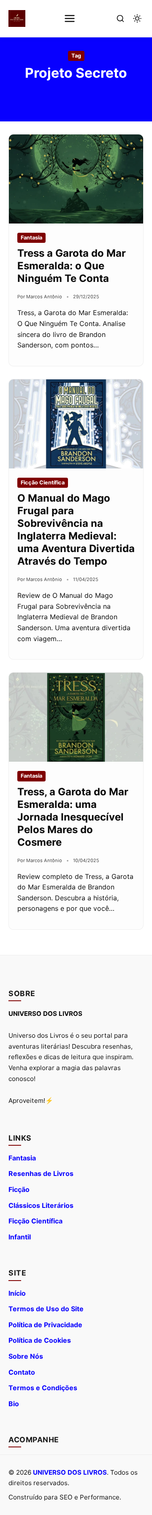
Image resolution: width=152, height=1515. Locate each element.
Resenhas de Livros (40, 1173)
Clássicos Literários (40, 1205)
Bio (13, 1403)
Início (17, 1293)
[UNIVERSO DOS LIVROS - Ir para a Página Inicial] (16, 18)
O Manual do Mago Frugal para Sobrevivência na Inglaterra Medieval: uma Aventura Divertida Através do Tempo (76, 529)
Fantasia (22, 1158)
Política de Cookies (39, 1340)
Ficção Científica (35, 1221)
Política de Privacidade (45, 1324)
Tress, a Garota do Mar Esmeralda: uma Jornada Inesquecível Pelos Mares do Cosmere (72, 817)
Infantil (19, 1237)
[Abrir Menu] (70, 18)
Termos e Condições (42, 1387)
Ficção (19, 1189)
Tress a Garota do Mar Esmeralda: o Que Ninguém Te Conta (71, 265)
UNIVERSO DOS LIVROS (70, 1472)
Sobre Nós (25, 1356)
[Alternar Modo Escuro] (137, 18)
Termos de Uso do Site (46, 1309)
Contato (21, 1372)
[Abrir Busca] (120, 18)
